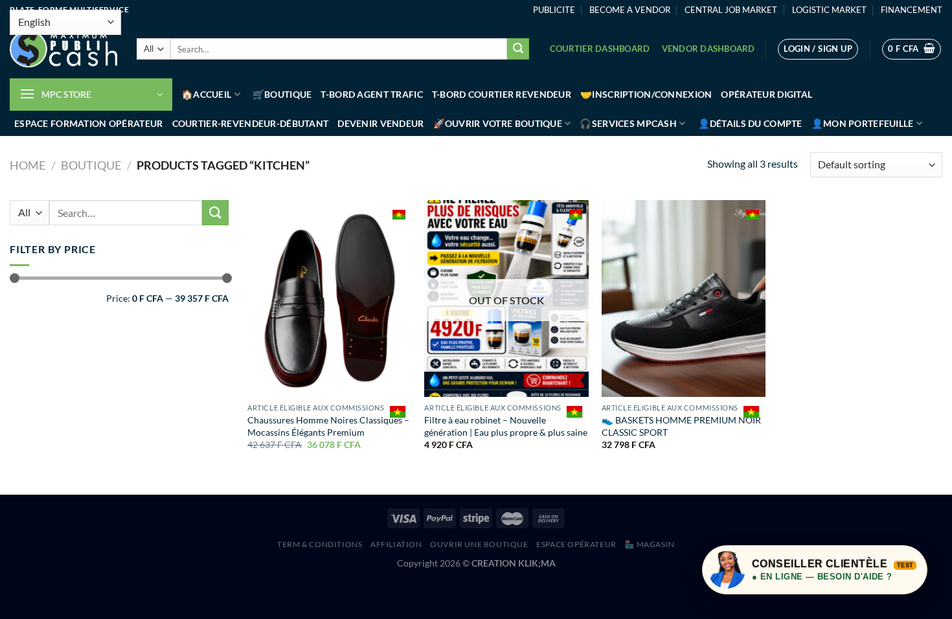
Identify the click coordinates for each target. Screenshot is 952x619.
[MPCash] (63, 49)
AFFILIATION (396, 544)
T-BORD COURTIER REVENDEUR (501, 94)
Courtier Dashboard (600, 48)
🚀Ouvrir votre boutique (497, 123)
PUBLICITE (554, 10)
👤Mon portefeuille (862, 123)
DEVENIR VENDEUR (380, 123)
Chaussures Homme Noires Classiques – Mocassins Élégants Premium (328, 426)
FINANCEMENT (911, 10)
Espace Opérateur (576, 544)
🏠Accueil (206, 94)
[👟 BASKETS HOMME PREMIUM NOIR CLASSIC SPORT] (684, 298)
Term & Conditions (319, 544)
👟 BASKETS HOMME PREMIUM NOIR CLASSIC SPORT (681, 426)
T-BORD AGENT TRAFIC (371, 94)
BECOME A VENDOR (629, 10)
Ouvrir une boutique (479, 544)
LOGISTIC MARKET (829, 10)
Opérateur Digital (766, 94)
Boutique (91, 165)
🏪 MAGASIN (649, 544)
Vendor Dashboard (708, 48)
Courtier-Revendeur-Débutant (250, 123)
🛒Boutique (282, 94)
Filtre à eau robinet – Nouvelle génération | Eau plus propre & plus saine (505, 426)
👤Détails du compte (750, 123)
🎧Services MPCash (628, 123)
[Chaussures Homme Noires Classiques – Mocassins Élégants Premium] (329, 298)
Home (27, 165)
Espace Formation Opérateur (88, 123)
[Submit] (518, 49)
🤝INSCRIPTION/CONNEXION (646, 94)
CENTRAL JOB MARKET (731, 10)
